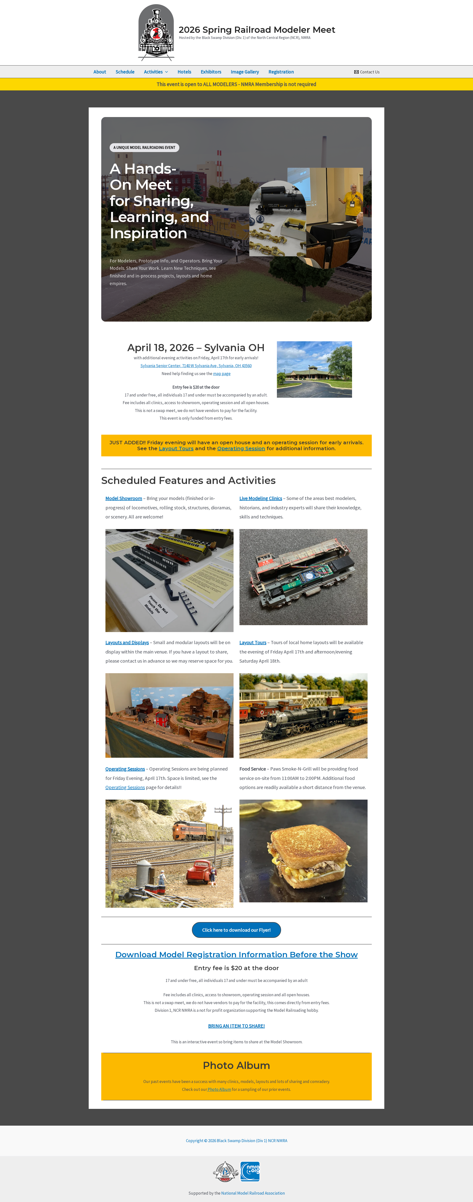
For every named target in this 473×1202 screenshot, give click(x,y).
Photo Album (219, 1089)
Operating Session (241, 448)
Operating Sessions (125, 769)
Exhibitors (211, 72)
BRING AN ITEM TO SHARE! (236, 1026)
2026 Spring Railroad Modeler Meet (257, 29)
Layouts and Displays (127, 642)
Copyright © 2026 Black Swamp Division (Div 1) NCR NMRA (236, 1140)
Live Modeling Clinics (260, 498)
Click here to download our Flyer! (236, 930)
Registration (281, 72)
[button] (165, 72)
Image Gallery (245, 72)
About (100, 72)
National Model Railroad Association (253, 1193)
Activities (153, 72)
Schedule (125, 72)
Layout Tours (176, 448)
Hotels (184, 72)
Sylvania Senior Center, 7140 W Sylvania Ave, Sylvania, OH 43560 (196, 365)
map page (222, 373)
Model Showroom (123, 498)
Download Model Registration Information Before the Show (236, 954)
